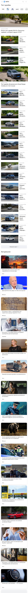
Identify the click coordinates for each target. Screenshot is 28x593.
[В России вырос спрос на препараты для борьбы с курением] (14, 537)
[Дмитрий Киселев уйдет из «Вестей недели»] (14, 286)
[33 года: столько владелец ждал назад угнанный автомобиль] (14, 474)
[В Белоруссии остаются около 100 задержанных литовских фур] (14, 265)
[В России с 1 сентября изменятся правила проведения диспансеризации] (14, 328)
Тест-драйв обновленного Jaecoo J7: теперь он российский (22, 103)
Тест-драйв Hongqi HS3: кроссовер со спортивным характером (22, 239)
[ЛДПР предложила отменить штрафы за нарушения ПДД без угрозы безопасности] (14, 411)
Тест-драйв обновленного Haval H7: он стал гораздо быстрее (22, 124)
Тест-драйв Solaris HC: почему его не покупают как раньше (22, 197)
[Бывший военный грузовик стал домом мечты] (14, 370)
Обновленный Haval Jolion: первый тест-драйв (22, 218)
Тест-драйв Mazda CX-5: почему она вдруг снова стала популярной (22, 155)
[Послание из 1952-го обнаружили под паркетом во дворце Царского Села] (14, 307)
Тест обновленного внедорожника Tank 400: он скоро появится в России (22, 166)
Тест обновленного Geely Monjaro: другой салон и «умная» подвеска (22, 176)
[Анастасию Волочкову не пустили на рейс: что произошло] (14, 349)
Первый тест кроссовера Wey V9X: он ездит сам (22, 187)
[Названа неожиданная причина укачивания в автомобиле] (14, 391)
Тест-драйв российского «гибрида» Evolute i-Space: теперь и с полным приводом (22, 207)
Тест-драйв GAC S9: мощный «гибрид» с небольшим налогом (22, 93)
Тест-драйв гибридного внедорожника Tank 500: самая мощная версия (22, 228)
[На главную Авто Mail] (7, 1)
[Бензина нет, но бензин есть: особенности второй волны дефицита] (14, 495)
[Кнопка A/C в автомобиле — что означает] (14, 579)
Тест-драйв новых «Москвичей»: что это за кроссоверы (22, 145)
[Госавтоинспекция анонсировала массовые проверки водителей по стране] (14, 453)
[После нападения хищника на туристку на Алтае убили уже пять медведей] (14, 432)
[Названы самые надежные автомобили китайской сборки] (14, 516)
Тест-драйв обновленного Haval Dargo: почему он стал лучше (13, 85)
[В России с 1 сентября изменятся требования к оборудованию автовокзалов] (14, 558)
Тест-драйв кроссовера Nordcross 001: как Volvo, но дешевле (22, 135)
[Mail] (4, 1)
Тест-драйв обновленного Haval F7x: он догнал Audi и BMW (22, 114)
